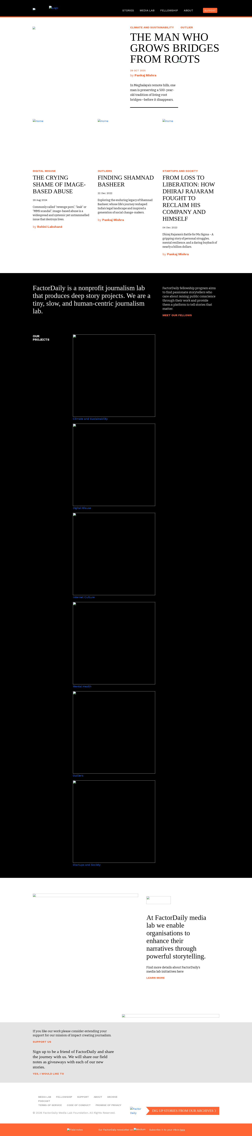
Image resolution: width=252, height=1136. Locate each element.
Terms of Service (50, 1105)
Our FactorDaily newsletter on (115, 1129)
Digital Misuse (44, 171)
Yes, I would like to (48, 1073)
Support (210, 10)
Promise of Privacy (108, 1105)
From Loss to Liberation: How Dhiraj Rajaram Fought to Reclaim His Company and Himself (189, 198)
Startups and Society (180, 171)
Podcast (44, 1101)
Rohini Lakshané (49, 226)
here (182, 1129)
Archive (112, 1097)
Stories (128, 10)
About (188, 10)
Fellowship (169, 10)
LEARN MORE (155, 977)
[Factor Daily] (73, 9)
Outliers (105, 171)
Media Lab (147, 10)
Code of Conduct (79, 1105)
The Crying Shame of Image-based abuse (59, 184)
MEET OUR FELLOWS (177, 315)
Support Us (42, 1041)
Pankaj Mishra (113, 220)
